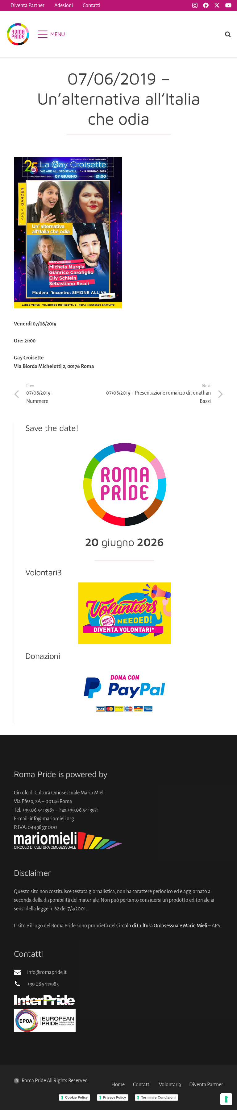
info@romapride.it (47, 972)
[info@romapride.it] (20, 972)
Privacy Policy (114, 1097)
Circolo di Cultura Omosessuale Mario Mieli (161, 926)
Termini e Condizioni (158, 1097)
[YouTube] (228, 5)
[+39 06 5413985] (20, 984)
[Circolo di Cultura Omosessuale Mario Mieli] (118, 840)
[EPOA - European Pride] (118, 1020)
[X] (217, 5)
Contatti (142, 1084)
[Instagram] (195, 5)
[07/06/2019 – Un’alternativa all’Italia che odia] (68, 161)
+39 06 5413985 (43, 984)
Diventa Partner (206, 1084)
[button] (51, 34)
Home (118, 1084)
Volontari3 (170, 1084)
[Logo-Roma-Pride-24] (18, 34)
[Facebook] (206, 5)
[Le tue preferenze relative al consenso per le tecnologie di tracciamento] (226, 1099)
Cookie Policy (76, 1097)
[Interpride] (118, 1000)
